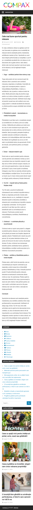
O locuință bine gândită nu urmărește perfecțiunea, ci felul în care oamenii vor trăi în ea (16, 387)
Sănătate (8, 354)
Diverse (8, 343)
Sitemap (16, 507)
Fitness (8, 350)
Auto (7, 331)
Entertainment (6, 44)
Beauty (8, 334)
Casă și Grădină (10, 341)
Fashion (8, 348)
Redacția (18, 42)
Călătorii (8, 338)
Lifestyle (8, 352)
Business (8, 336)
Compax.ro (5, 507)
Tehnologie (9, 357)
